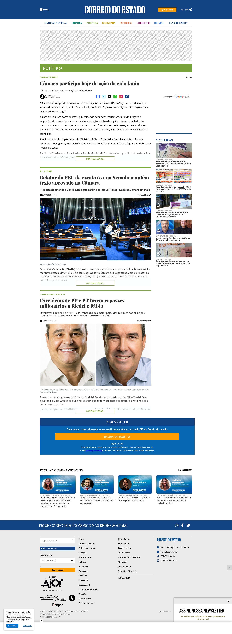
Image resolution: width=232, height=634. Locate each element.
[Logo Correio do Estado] (115, 9)
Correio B (143, 22)
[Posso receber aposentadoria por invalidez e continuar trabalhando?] (174, 484)
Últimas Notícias (56, 22)
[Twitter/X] (109, 96)
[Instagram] (121, 96)
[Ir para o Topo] (229, 567)
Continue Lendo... (95, 283)
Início (81, 539)
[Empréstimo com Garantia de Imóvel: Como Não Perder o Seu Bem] (97, 484)
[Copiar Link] (126, 96)
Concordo (12, 625)
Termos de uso (125, 548)
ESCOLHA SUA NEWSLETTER (117, 436)
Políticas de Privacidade (129, 557)
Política (92, 22)
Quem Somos (124, 539)
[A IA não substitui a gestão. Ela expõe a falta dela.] (135, 484)
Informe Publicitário (88, 589)
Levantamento (166, 236)
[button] (144, 195)
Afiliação (122, 562)
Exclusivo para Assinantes (94, 495)
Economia (108, 22)
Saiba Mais (27, 626)
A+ (187, 77)
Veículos (83, 576)
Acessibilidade (124, 566)
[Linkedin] (103, 96)
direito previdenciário (55, 495)
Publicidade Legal (87, 548)
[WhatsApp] (115, 96)
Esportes (126, 22)
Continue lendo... (95, 159)
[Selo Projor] (57, 601)
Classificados (178, 22)
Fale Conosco (124, 553)
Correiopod (84, 585)
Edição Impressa (86, 603)
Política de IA (85, 557)
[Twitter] (188, 525)
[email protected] (94, 450)
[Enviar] (71, 561)
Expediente (123, 544)
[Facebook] (97, 96)
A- (190, 77)
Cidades (77, 22)
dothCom (167, 611)
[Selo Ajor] (57, 583)
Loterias (164, 185)
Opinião (159, 22)
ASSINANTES (186, 470)
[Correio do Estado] (174, 539)
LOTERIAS (164, 159)
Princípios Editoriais (127, 571)
